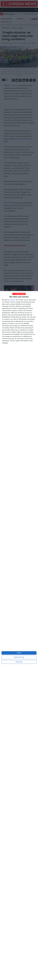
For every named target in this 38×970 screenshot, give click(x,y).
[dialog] (19, 630)
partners (12, 299)
